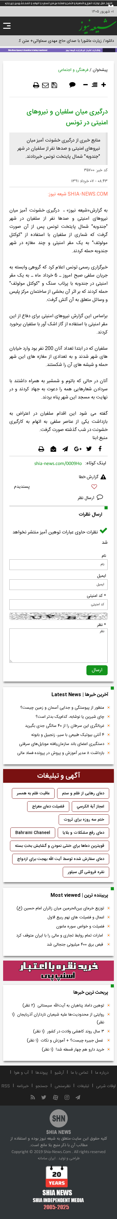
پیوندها (42, 1072)
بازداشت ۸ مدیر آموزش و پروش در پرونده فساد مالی (60, 753)
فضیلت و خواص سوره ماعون (80, 926)
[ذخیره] (54, 85)
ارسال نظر (86, 498)
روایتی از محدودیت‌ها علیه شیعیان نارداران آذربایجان (58, 1018)
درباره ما (102, 1072)
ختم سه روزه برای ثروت (84, 819)
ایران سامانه (47, 1158)
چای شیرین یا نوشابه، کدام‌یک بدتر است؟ (70, 716)
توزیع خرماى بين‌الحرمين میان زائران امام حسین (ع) (60, 908)
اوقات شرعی (106, 1086)
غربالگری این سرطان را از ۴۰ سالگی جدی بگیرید (64, 725)
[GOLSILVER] (58, 970)
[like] (58, 487)
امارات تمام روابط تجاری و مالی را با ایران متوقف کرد (60, 935)
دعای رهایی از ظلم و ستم (83, 793)
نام (104, 555)
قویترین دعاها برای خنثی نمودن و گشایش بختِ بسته (59, 845)
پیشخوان (100, 70)
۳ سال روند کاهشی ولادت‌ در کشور (68, 1031)
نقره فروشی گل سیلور (86, 872)
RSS (6, 1086)
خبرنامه (23, 1086)
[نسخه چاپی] (36, 85)
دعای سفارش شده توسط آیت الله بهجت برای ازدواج (60, 859)
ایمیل (101, 575)
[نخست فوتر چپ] (58, 1187)
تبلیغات (83, 1086)
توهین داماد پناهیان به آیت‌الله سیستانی (63, 1005)
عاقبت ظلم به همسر (33, 793)
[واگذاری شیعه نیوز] (58, 49)
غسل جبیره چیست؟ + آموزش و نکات (65, 1040)
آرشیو (59, 1072)
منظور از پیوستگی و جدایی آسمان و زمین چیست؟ (62, 707)
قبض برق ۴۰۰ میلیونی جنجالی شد (75, 944)
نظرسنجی (63, 1086)
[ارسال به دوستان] (45, 85)
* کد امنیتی (96, 595)
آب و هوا (21, 1072)
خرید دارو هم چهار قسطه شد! (73, 1049)
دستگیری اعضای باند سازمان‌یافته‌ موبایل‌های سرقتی (61, 744)
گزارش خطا (88, 477)
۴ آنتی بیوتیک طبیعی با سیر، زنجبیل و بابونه (67, 735)
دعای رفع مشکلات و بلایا (83, 832)
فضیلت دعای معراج (48, 806)
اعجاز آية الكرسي (90, 806)
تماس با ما (79, 1072)
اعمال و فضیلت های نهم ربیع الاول (75, 917)
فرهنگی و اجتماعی (73, 70)
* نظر (101, 625)
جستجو (42, 1086)
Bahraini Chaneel (32, 832)
